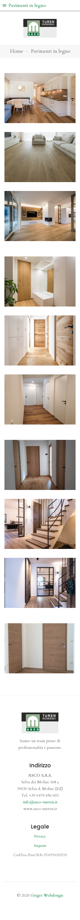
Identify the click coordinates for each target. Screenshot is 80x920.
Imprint (40, 845)
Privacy (40, 836)
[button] (40, 5)
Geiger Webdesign (47, 895)
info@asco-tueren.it (40, 802)
